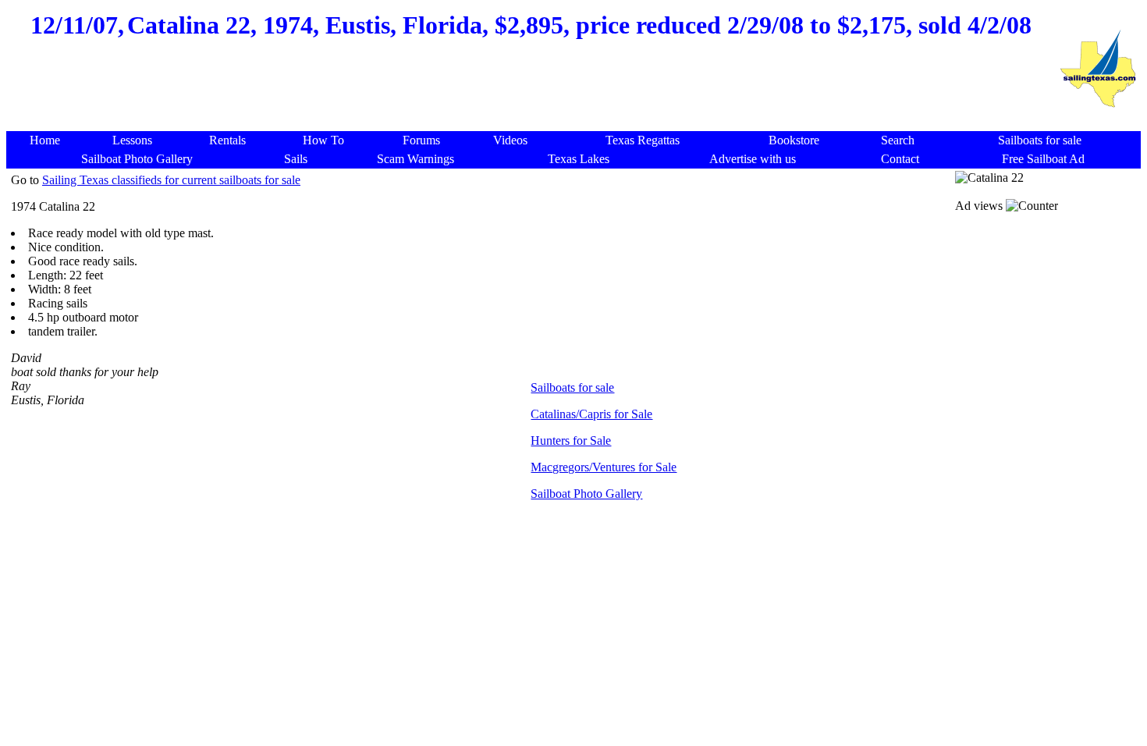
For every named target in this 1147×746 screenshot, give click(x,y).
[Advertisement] (531, 94)
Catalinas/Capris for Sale (591, 414)
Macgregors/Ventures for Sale (603, 467)
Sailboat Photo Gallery (586, 493)
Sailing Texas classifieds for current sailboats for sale (171, 179)
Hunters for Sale (571, 440)
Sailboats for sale (572, 387)
